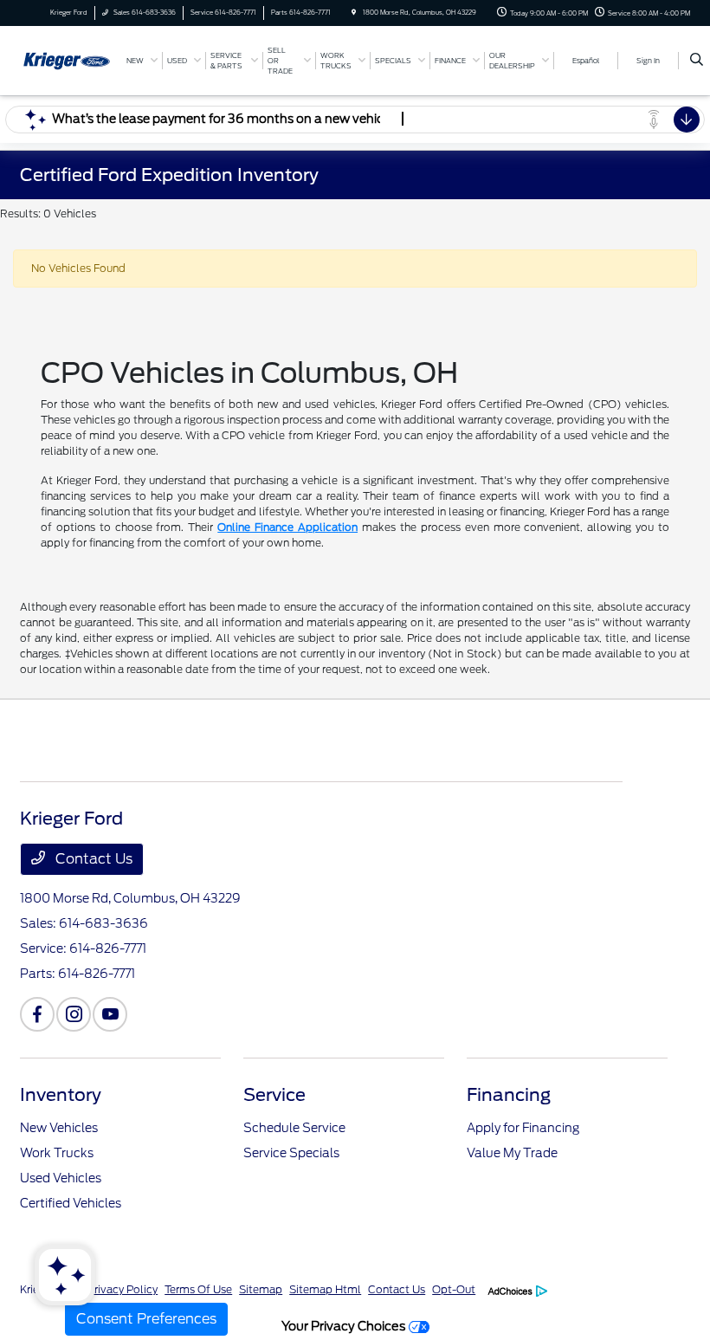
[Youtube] (110, 1014)
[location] (354, 12)
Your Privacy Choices (345, 1325)
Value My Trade (512, 1153)
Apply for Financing (523, 1128)
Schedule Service (294, 1128)
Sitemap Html (325, 1289)
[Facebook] (37, 1014)
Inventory (60, 1094)
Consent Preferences (146, 1319)
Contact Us (92, 859)
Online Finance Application (287, 527)
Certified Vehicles (70, 1203)
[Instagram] (73, 1014)
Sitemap (260, 1289)
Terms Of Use (198, 1289)
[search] (696, 60)
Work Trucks (57, 1153)
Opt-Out (453, 1289)
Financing (509, 1094)
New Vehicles (59, 1128)
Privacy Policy (122, 1289)
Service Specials (291, 1153)
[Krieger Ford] (66, 59)
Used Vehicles (60, 1178)
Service (274, 1094)
